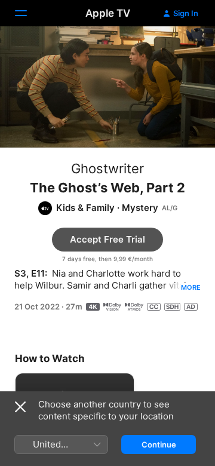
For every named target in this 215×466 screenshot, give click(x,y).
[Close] (20, 406)
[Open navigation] (28, 13)
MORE (191, 287)
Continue (159, 444)
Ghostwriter (107, 168)
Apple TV (107, 13)
